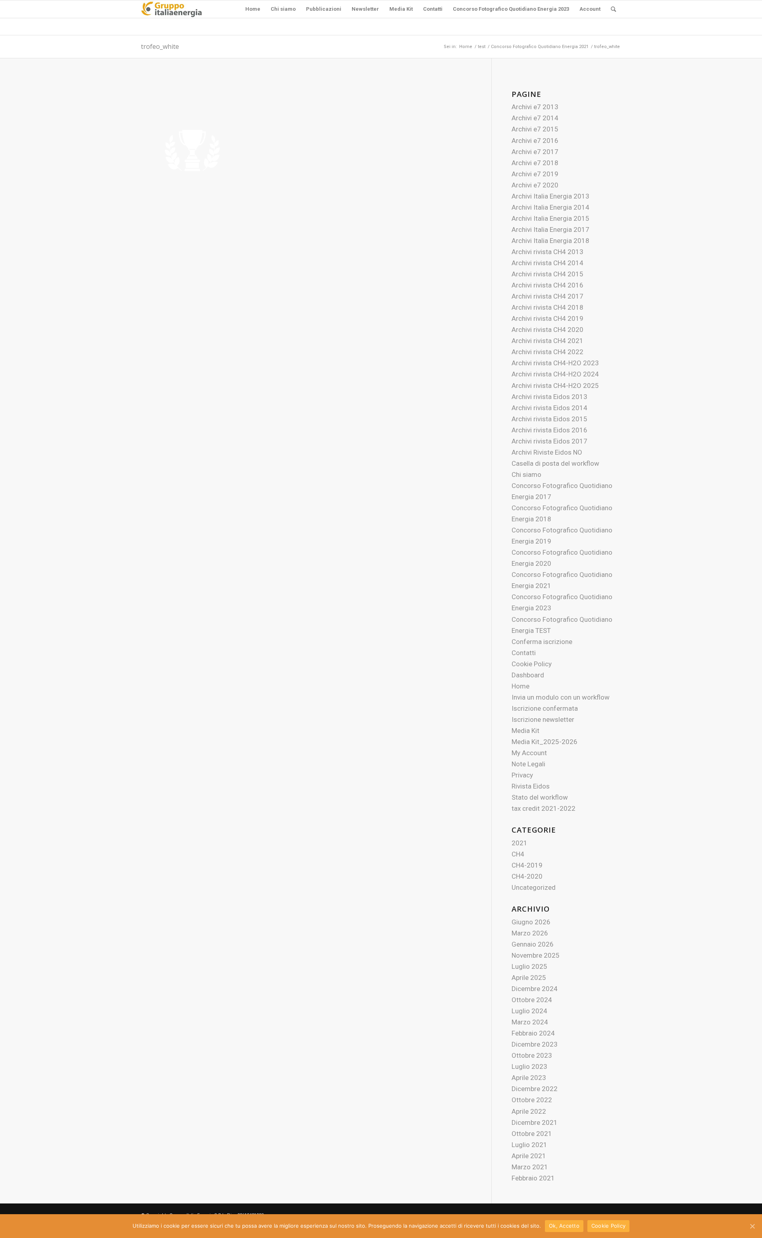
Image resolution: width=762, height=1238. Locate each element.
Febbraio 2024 (533, 1033)
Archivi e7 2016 (535, 141)
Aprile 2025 (529, 978)
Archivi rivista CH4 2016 (547, 285)
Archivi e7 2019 (535, 174)
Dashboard (528, 675)
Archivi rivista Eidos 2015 (549, 419)
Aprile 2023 (529, 1078)
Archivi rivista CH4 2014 (547, 263)
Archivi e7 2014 (535, 118)
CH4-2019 (527, 865)
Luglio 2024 (529, 1011)
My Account (529, 753)
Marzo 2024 (530, 1022)
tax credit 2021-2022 (543, 808)
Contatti (524, 653)
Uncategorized (534, 887)
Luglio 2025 (529, 966)
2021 (519, 843)
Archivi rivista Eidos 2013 (549, 397)
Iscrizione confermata (545, 708)
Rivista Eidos (531, 786)
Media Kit (525, 731)
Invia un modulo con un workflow (561, 697)
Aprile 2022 (529, 1111)
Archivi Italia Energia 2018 (550, 241)
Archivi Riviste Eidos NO (547, 452)
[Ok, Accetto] (752, 1226)
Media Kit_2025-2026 (544, 742)
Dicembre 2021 (535, 1122)
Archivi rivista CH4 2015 (547, 274)
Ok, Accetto (564, 1226)
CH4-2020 (527, 876)
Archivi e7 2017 (535, 152)
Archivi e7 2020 (535, 185)
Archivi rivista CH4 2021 (547, 341)
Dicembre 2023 (535, 1044)
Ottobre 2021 (532, 1134)
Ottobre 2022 (532, 1100)
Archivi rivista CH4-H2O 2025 (555, 386)
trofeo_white (160, 46)
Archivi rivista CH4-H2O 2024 (555, 374)
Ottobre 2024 (532, 1000)
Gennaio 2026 (533, 944)
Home (520, 686)
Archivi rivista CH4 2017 (547, 296)
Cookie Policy (532, 664)
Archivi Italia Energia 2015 (550, 218)
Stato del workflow (540, 797)
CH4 (518, 854)
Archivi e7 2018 (535, 163)
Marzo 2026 (530, 933)
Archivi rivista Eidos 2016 (549, 430)
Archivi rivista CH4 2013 (547, 252)
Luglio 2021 (529, 1145)
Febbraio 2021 (533, 1178)
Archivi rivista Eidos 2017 (549, 441)
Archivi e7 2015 (535, 129)
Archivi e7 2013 (535, 107)
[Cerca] (613, 9)
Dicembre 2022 (535, 1089)
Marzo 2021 (530, 1167)
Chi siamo (526, 474)
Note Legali (528, 764)
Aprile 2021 (529, 1156)
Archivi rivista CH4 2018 (547, 307)
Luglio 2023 (529, 1066)
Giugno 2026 (531, 922)
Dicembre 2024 (535, 989)
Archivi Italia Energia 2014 (550, 207)
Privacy (522, 775)
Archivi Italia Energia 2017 (550, 229)
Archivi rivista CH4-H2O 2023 (555, 363)
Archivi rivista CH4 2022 (547, 352)
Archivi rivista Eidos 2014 (549, 408)
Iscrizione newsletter (543, 719)
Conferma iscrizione (542, 642)
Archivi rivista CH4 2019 (547, 318)
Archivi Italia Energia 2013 (550, 196)
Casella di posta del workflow (555, 463)
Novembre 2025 (536, 955)
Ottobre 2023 (532, 1055)
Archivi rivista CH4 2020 (547, 330)
